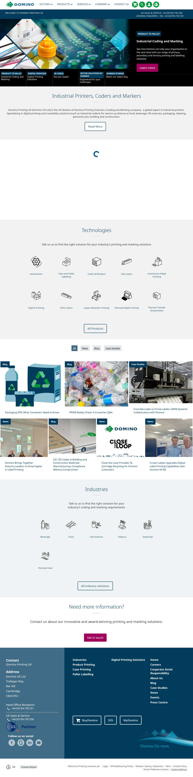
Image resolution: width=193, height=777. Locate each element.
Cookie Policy (180, 766)
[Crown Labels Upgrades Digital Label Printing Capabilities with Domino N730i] (169, 447)
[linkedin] (29, 742)
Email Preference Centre (156, 769)
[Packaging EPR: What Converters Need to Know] (32, 389)
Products (63, 4)
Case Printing (82, 669)
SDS (110, 720)
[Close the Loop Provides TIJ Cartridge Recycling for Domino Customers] (120, 447)
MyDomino (130, 720)
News (85, 348)
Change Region (29, 766)
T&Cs (168, 766)
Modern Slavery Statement (149, 766)
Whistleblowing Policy (121, 766)
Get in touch (95, 637)
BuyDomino (90, 720)
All (74, 348)
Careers (155, 664)
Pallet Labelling (83, 674)
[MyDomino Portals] (149, 5)
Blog (97, 348)
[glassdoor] (20, 742)
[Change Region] (156, 5)
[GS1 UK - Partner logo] (21, 726)
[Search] (142, 5)
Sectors (44, 4)
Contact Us (121, 4)
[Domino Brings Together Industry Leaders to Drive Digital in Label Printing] (24, 447)
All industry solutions (95, 586)
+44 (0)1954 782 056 (172, 12)
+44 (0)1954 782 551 (174, 15)
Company (101, 4)
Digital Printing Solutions (128, 660)
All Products (95, 328)
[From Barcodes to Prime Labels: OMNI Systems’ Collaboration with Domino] (161, 389)
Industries (80, 660)
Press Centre (159, 702)
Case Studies (113, 348)
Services (83, 4)
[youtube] (38, 742)
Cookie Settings (179, 769)
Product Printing (84, 664)
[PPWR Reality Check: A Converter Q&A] (96, 389)
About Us (156, 678)
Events (154, 697)
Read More (95, 126)
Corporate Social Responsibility (161, 671)
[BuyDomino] (135, 5)
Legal (105, 766)
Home (154, 660)
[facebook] (11, 742)
